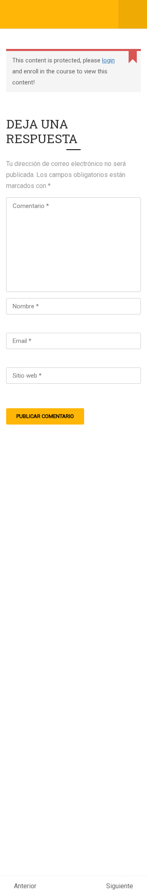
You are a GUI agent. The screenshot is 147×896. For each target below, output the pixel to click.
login (108, 60)
